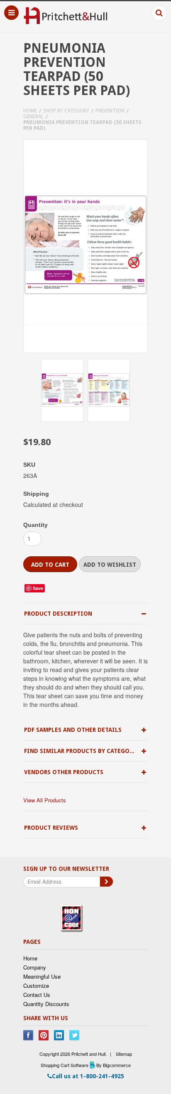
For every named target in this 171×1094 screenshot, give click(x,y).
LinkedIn (59, 1035)
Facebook (28, 1035)
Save (38, 588)
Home (30, 111)
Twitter (74, 1035)
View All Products (44, 800)
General (33, 116)
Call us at (88, 1076)
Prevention (110, 111)
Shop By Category (66, 111)
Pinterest (44, 1035)
